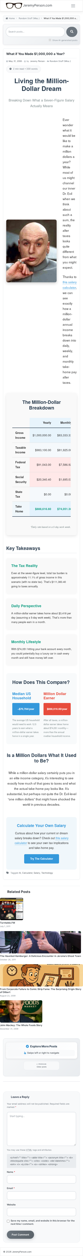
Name (11, 1172)
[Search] (71, 32)
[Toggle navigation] (73, 6)
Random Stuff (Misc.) (60, 61)
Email (11, 1188)
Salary (37, 873)
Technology (47, 873)
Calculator (27, 873)
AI (20, 873)
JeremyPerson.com (37, 5)
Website (11, 1204)
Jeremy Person (37, 61)
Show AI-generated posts (64, 40)
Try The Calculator (41, 858)
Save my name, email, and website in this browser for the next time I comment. (43, 1222)
